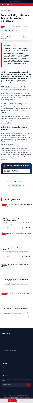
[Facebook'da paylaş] (6, 30)
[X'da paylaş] (9, 30)
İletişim (4, 370)
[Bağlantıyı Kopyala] (16, 30)
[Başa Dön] (26, 400)
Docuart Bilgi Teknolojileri (12, 397)
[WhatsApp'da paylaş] (2, 30)
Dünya (9, 10)
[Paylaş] (22, 400)
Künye (3, 367)
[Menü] (2, 4)
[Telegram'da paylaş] (12, 30)
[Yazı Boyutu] (5, 400)
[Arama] (30, 4)
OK (28, 384)
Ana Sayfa (3, 10)
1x (18, 400)
